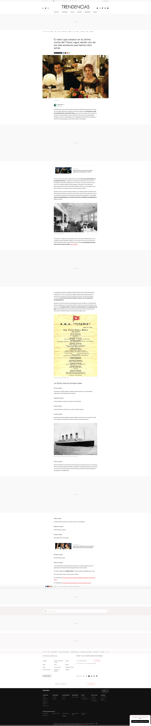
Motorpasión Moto (85, 698)
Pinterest (97, 8)
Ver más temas (47, 675)
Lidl (73, 31)
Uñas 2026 (102, 651)
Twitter (65, 53)
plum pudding (73, 244)
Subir (104, 690)
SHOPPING (64, 12)
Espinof (63, 698)
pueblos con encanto (57, 670)
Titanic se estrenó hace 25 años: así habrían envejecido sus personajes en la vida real (83, 171)
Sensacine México (65, 713)
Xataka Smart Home (45, 703)
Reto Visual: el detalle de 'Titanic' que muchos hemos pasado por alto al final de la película (83, 547)
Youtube (89, 676)
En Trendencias (76, 544)
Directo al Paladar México (75, 714)
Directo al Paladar (75, 696)
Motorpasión (84, 696)
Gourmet (60, 586)
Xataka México (45, 713)
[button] (60, 104)
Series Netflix (96, 651)
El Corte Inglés (64, 31)
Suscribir (97, 660)
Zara (55, 31)
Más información (85, 724)
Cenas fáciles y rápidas (75, 651)
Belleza (67, 664)
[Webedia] (46, 690)
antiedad (67, 669)
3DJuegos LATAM (55, 713)
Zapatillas (91, 31)
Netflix (77, 31)
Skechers (69, 31)
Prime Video (82, 31)
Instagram (105, 8)
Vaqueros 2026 (54, 651)
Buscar (48, 8)
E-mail (69, 53)
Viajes (44, 664)
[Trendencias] (75, 6)
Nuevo (46, 8)
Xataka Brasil (45, 715)
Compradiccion (94, 700)
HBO (87, 31)
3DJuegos (54, 696)
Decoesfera (93, 698)
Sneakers (45, 660)
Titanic (71, 586)
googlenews (108, 8)
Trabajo (67, 660)
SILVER (95, 12)
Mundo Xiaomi (45, 705)
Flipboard (103, 8)
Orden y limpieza (46, 669)
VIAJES (72, 12)
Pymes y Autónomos (103, 699)
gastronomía (77, 586)
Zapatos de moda (69, 667)
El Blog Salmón (104, 696)
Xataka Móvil (45, 698)
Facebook (100, 8)
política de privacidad (92, 663)
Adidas (51, 31)
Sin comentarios (59, 52)
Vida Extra (54, 698)
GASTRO (79, 12)
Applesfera (45, 700)
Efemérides (66, 586)
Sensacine (64, 696)
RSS (94, 676)
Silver (55, 664)
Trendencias (93, 696)
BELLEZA (56, 12)
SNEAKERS (87, 12)
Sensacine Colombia (64, 716)
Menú (43, 8)
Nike (59, 31)
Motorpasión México (84, 714)
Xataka (44, 696)
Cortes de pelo (57, 667)
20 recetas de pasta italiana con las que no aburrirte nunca (76, 583)
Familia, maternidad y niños (58, 661)
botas (44, 667)
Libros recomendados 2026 (64, 651)
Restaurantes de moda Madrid (86, 651)
